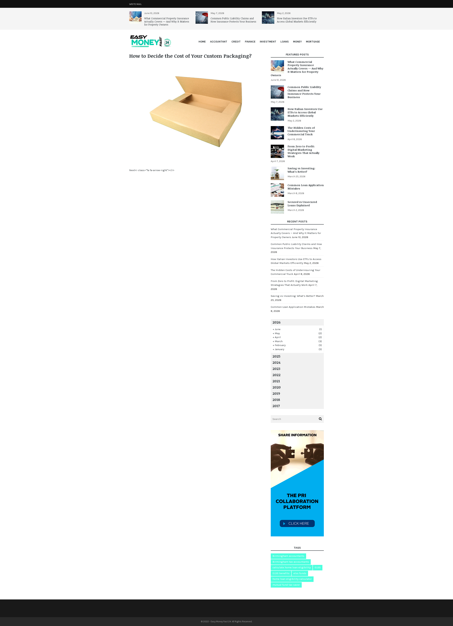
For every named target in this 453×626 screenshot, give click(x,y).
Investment (268, 41)
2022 (276, 374)
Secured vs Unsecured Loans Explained (302, 203)
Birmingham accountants (288, 555)
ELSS (318, 567)
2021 (276, 380)
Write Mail (135, 4)
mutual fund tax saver (286, 584)
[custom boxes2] (196, 160)
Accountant (218, 41)
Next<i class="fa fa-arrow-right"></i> (151, 170)
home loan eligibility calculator (292, 578)
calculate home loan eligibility (292, 567)
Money (297, 41)
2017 (276, 405)
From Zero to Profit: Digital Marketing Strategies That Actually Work (303, 151)
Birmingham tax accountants (291, 561)
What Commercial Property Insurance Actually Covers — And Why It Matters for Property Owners (166, 21)
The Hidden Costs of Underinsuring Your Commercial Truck (301, 131)
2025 (276, 356)
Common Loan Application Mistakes (306, 186)
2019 (276, 393)
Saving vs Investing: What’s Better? (301, 169)
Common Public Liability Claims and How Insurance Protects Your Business (233, 20)
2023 (276, 368)
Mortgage (313, 41)
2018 (276, 399)
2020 (277, 387)
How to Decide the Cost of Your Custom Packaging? (190, 55)
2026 (276, 322)
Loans (284, 41)
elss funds (299, 573)
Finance (250, 41)
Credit (236, 41)
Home (202, 41)
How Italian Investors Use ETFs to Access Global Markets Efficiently (297, 20)
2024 (276, 362)
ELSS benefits (281, 573)
